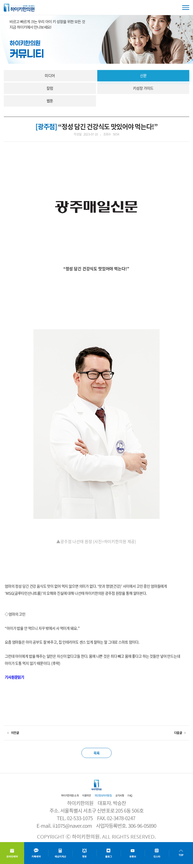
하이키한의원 (19, 8)
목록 (96, 752)
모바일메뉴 (185, 7)
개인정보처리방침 (103, 795)
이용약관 (86, 795)
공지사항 (119, 795)
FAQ (130, 795)
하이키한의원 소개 (70, 795)
